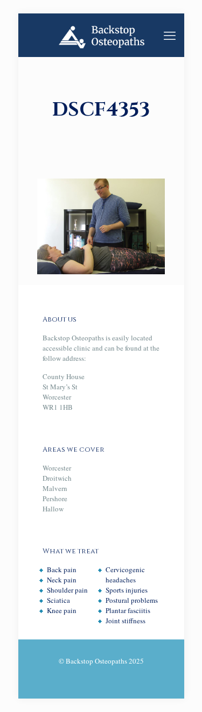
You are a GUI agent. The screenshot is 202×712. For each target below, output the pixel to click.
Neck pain (61, 580)
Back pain (61, 569)
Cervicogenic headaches (125, 575)
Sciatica (58, 600)
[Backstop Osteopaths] (101, 35)
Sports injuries (127, 590)
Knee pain (61, 610)
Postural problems (132, 600)
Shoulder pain (67, 590)
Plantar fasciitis (128, 610)
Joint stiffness (125, 620)
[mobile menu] (170, 35)
